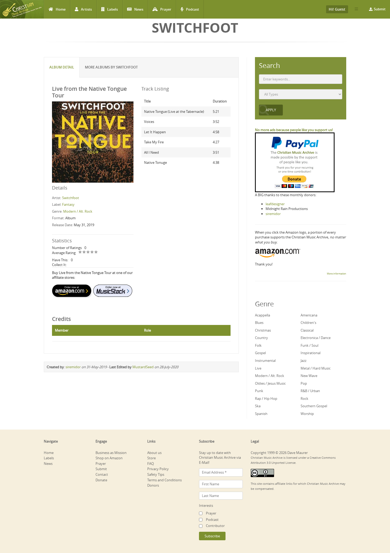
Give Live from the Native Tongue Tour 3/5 (88, 252)
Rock (304, 398)
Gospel (260, 352)
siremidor (73, 367)
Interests (206, 505)
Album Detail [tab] (61, 67)
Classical (307, 330)
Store (151, 458)
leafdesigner (275, 204)
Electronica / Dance (316, 337)
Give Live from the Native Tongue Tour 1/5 (80, 252)
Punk (259, 390)
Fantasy (68, 204)
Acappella (262, 315)
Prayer (165, 9)
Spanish (261, 413)
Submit (379, 9)
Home (61, 9)
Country (261, 337)
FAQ (150, 463)
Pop (304, 383)
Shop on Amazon (109, 458)
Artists (86, 9)
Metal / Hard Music (316, 368)
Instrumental (265, 360)
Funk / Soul (309, 345)
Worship (307, 413)
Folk (258, 345)
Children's (308, 322)
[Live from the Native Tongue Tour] (92, 141)
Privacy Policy (158, 468)
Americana (309, 315)
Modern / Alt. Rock (77, 211)
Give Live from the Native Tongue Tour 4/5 (92, 252)
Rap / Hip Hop (266, 398)
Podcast (192, 9)
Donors (153, 485)
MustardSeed (143, 367)
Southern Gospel (314, 406)
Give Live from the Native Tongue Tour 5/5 (96, 252)
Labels (112, 9)
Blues (259, 322)
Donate (101, 480)
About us (154, 452)
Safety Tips (155, 474)
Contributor (215, 525)
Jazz (303, 360)
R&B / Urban (310, 390)
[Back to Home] (22, 9)
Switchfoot (70, 197)
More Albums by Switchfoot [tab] (111, 67)
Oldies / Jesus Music (270, 383)
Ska (258, 406)
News (138, 9)
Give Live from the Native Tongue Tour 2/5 (84, 252)
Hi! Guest (337, 9)
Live (258, 368)
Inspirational (310, 352)
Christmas (263, 330)
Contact (102, 474)
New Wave (309, 375)
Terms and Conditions (164, 480)
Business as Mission (111, 452)
